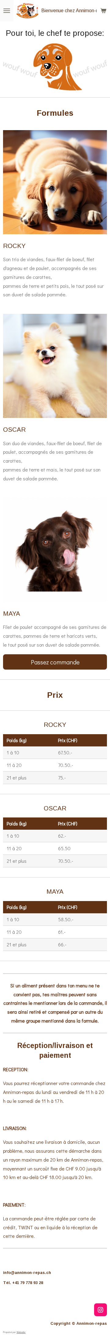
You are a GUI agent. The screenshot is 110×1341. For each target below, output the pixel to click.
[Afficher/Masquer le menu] (6, 10)
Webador (21, 1332)
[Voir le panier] (103, 10)
